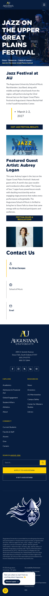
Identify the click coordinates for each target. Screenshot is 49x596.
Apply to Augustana (24, 470)
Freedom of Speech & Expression (35, 582)
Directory (31, 390)
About (5, 412)
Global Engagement (10, 398)
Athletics (6, 407)
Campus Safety (33, 399)
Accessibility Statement (32, 567)
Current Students (9, 427)
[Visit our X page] (24, 369)
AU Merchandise (34, 395)
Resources (12, 60)
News (30, 385)
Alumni (5, 437)
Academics (7, 385)
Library (30, 412)
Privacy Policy (29, 586)
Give (4, 441)
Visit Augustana (24, 477)
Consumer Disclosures (32, 571)
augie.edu (15, 455)
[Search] (43, 462)
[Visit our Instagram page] (18, 369)
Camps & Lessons (25, 60)
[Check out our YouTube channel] (36, 369)
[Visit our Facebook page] (12, 369)
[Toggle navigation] (44, 5)
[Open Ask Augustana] (5, 591)
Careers (6, 446)
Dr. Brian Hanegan (17, 268)
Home (4, 60)
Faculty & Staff (8, 432)
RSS (26, 590)
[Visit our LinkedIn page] (30, 369)
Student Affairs (9, 402)
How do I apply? (11, 581)
